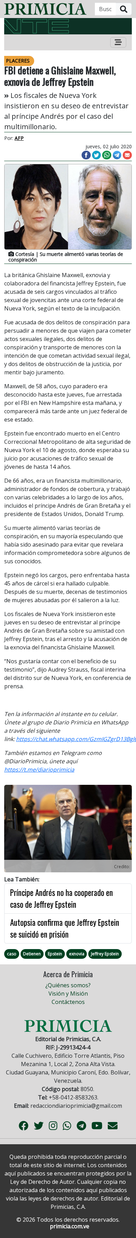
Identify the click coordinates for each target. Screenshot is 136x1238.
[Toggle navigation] (118, 42)
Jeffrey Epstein (105, 954)
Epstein (55, 954)
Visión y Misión (68, 993)
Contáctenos (68, 1002)
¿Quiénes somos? (68, 985)
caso (11, 954)
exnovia (76, 954)
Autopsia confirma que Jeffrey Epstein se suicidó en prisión (64, 928)
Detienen (32, 954)
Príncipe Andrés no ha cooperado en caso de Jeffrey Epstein (61, 899)
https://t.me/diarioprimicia (39, 769)
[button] (13, 830)
